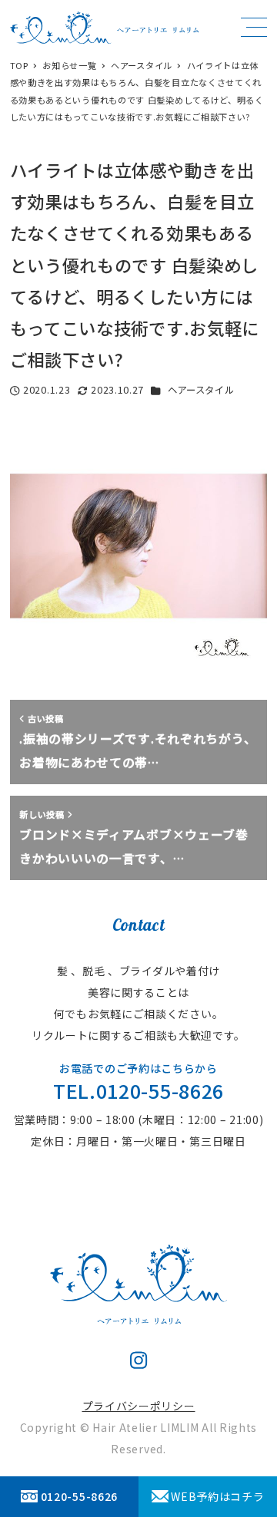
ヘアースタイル (201, 390)
